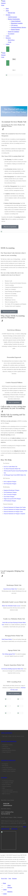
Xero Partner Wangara (9, 496)
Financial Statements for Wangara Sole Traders (15, 507)
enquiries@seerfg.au (7, 805)
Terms (9, 878)
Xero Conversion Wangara (10, 494)
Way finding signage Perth (8, 654)
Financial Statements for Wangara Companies (14, 513)
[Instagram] (13, 723)
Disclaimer (14, 878)
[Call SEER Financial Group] (7, 49)
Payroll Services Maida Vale (10, 589)
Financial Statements (8, 504)
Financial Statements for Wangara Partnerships (15, 509)
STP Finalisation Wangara (10, 500)
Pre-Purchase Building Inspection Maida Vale (12, 668)
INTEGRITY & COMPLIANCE (8, 760)
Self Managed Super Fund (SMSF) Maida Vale (15, 475)
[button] (14, 463)
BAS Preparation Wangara (10, 483)
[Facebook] (5, 723)
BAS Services (6, 478)
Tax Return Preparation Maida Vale (12, 468)
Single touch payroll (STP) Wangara (12, 498)
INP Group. (15, 828)
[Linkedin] (9, 723)
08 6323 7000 (6, 803)
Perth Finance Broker (7, 639)
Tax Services (6, 463)
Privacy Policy (4, 878)
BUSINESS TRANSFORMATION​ (8, 741)
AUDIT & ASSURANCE (6, 732)
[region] (14, 87)
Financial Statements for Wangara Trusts (13, 511)
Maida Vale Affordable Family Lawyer (11, 605)
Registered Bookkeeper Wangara (11, 490)
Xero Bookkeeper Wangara (10, 492)
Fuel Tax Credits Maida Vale (10, 466)
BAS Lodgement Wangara (10, 481)
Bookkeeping (6, 487)
